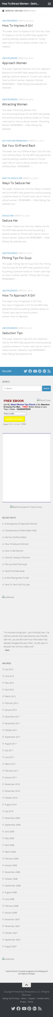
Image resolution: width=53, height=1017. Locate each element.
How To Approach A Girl (18, 295)
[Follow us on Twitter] (25, 371)
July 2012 (9, 669)
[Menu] (49, 3)
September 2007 (12, 939)
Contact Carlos (43, 998)
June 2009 (9, 831)
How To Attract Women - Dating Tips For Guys (21, 3)
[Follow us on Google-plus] (44, 371)
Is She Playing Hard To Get (17, 578)
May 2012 (9, 683)
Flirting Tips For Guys (17, 258)
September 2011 (12, 737)
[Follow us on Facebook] (30, 371)
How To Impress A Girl (17, 25)
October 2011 (11, 730)
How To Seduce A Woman (17, 544)
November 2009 (12, 818)
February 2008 (11, 906)
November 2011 (12, 723)
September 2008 (12, 885)
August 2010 (11, 804)
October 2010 (11, 797)
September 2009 (12, 825)
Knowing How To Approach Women (21, 523)
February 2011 (11, 770)
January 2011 (11, 777)
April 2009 (9, 845)
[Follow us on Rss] (49, 371)
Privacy (5, 424)
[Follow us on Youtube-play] (35, 371)
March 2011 (10, 764)
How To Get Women (14, 550)
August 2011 (11, 743)
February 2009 (11, 858)
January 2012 (11, 710)
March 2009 (10, 852)
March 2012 (10, 696)
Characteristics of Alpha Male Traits (21, 530)
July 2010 (9, 811)
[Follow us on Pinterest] (39, 371)
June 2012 (9, 676)
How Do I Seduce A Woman (17, 557)
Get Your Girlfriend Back (15, 141)
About (23, 998)
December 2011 (12, 716)
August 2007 (11, 946)
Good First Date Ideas (15, 571)
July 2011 (9, 750)
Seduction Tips (12, 333)
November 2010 (12, 791)
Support (32, 998)
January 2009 (11, 865)
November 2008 (12, 872)
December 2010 (12, 784)
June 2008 (9, 899)
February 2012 (11, 703)
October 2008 (11, 879)
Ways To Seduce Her (12, 178)
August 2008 (11, 892)
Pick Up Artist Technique (16, 564)
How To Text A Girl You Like (17, 584)
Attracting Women (14, 104)
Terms (30, 1002)
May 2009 (9, 838)
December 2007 (12, 919)
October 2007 (11, 933)
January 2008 (11, 912)
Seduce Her (8, 216)
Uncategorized (10, 21)
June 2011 (9, 757)
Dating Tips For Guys (11, 998)
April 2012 (9, 689)
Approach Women (14, 63)
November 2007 (12, 926)
